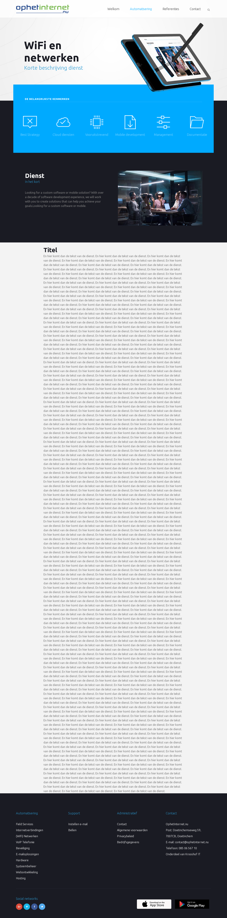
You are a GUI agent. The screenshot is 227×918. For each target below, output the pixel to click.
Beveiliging (23, 848)
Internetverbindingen (29, 830)
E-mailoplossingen (27, 854)
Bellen (72, 830)
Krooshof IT (192, 854)
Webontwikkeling (27, 872)
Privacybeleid (125, 836)
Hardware (22, 860)
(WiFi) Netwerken (27, 836)
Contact (122, 824)
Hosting (21, 878)
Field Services (24, 824)
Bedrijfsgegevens (128, 842)
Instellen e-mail (78, 824)
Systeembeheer (26, 866)
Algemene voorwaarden (132, 830)
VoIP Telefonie (25, 842)
